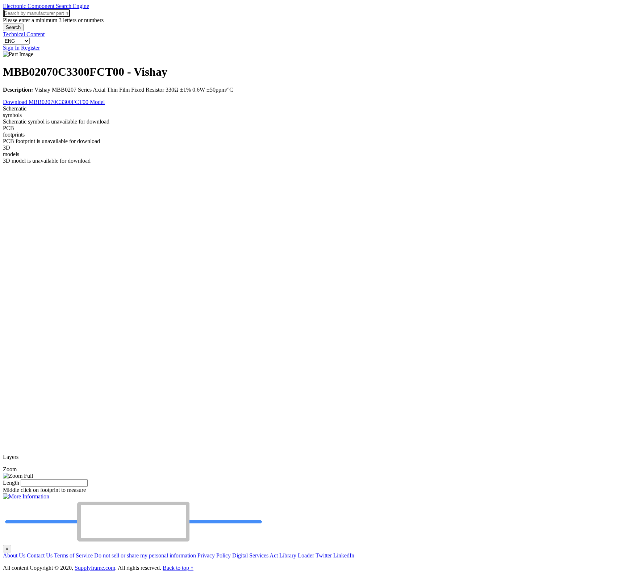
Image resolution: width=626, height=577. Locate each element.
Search (13, 27)
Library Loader (296, 555)
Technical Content (24, 34)
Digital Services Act (255, 555)
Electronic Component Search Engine (46, 6)
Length (11, 483)
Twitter (324, 555)
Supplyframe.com (95, 568)
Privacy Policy (214, 555)
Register (30, 48)
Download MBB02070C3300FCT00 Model (54, 102)
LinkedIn (343, 555)
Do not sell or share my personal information (145, 555)
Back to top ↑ (178, 568)
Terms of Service (73, 555)
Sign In (11, 48)
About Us (14, 555)
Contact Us (40, 555)
